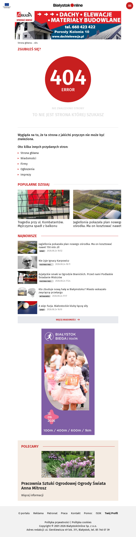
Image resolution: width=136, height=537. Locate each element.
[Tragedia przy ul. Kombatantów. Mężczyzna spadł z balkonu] (44, 204)
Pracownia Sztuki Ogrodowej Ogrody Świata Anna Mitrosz (63, 486)
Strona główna (25, 43)
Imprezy (26, 174)
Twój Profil (111, 513)
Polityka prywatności (57, 522)
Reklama (38, 513)
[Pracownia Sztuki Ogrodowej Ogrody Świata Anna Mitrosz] (68, 464)
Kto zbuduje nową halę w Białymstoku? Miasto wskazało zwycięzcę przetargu (72, 291)
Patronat (52, 513)
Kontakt (75, 513)
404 (36, 43)
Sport (42, 251)
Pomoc (88, 513)
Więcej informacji (32, 495)
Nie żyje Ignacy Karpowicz (54, 260)
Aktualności (45, 296)
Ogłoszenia (28, 169)
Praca (64, 513)
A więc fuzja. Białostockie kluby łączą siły (63, 306)
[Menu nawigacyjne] (129, 5)
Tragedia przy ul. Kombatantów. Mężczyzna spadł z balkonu (41, 224)
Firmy (24, 163)
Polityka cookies (81, 522)
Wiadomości (28, 158)
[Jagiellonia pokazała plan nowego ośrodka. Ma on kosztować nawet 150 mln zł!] (99, 204)
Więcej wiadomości (66, 320)
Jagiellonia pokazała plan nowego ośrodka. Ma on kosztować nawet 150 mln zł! (97, 224)
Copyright (45, 526)
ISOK (98, 513)
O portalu (24, 513)
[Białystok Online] (68, 5)
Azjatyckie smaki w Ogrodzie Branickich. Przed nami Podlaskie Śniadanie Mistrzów (76, 276)
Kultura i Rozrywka (47, 264)
